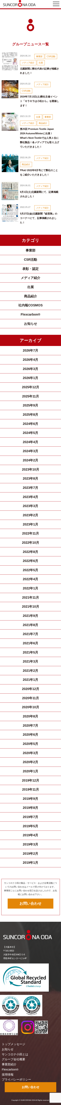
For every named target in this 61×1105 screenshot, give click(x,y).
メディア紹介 (28, 62)
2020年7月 (30, 725)
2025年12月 (30, 387)
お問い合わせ (31, 903)
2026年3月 (30, 369)
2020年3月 (30, 753)
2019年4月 (30, 835)
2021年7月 (30, 634)
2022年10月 (30, 542)
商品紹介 (43, 123)
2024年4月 (30, 442)
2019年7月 (30, 817)
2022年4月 (30, 579)
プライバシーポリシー (16, 1079)
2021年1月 (30, 679)
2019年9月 (30, 798)
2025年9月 (30, 405)
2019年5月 (30, 826)
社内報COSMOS (30, 305)
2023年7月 (30, 487)
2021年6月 (30, 643)
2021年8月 (30, 625)
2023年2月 (30, 515)
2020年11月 (30, 698)
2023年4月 (30, 497)
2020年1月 (30, 771)
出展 (41, 62)
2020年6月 (30, 734)
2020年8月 (30, 716)
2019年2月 (30, 853)
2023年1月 (30, 524)
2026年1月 (30, 378)
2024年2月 (30, 460)
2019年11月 (30, 789)
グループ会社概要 (13, 1059)
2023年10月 (30, 469)
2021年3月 (30, 661)
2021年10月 (30, 606)
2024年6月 (30, 424)
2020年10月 (30, 707)
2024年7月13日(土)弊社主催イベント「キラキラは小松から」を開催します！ (39, 101)
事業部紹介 (9, 1064)
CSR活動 (51, 56)
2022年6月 (30, 561)
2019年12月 (30, 780)
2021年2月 (30, 670)
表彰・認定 (30, 269)
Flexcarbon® (30, 314)
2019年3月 (30, 844)
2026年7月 (30, 350)
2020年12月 (30, 689)
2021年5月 (30, 652)
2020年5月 (30, 744)
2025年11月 (30, 396)
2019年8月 (30, 807)
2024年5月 (30, 433)
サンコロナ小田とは (15, 1054)
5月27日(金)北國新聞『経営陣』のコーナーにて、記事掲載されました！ (38, 218)
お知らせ (30, 323)
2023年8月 (30, 478)
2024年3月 (30, 451)
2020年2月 (30, 762)
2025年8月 (30, 414)
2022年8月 (30, 552)
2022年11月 (30, 533)
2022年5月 (30, 570)
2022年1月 (30, 588)
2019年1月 (30, 862)
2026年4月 (30, 359)
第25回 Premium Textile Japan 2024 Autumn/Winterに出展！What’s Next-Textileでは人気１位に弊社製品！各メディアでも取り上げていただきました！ (39, 138)
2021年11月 (30, 597)
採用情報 (8, 1074)
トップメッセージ (13, 1044)
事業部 (39, 56)
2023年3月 (30, 506)
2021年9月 (30, 616)
